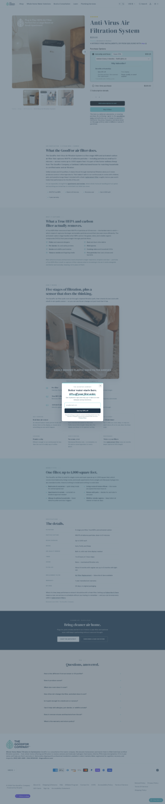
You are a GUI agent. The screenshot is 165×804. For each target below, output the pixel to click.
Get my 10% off (82, 411)
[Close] (100, 385)
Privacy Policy (82, 418)
